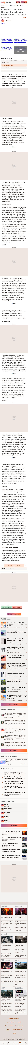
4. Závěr (4, 70)
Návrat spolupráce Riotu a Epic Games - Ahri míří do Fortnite (7, 981)
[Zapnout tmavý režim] (19, 2)
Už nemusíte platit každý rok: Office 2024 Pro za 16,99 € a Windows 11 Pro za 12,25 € (17, 696)
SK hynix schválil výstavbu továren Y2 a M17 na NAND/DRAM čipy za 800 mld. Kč (20, 1011)
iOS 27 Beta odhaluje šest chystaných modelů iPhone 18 (15, 672)
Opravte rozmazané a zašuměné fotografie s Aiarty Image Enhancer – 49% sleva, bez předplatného (17, 665)
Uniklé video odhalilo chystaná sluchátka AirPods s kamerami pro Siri (16, 648)
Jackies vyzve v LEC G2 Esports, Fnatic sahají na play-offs (6, 971)
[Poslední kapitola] (26, 565)
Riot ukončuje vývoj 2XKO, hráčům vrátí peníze (7, 976)
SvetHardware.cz (6, 858)
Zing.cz (3, 852)
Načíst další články (14, 704)
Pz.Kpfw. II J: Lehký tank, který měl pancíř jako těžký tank (20, 977)
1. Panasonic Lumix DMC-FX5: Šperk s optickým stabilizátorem (13, 61)
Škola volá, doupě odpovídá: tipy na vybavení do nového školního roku (17, 631)
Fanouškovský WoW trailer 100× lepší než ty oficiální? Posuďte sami (20, 929)
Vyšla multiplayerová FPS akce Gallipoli (20, 956)
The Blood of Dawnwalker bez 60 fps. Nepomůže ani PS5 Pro (20, 923)
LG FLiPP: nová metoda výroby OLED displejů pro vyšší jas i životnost (11, 856)
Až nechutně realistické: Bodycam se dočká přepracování (20, 945)
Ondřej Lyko (9, 652)
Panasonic (3, 7)
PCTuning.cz (4, 846)
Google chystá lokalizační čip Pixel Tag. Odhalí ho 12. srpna (16, 688)
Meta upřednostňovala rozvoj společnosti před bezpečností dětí (6, 955)
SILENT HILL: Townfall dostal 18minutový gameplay (19, 951)
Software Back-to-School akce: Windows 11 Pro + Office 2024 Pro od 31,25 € (17, 624)
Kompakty (19, 5)
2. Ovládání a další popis (7, 65)
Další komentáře (14, 750)
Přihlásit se (24, 2)
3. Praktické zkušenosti (7, 68)
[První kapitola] (2, 565)
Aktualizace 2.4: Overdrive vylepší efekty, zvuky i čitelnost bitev (20, 971)
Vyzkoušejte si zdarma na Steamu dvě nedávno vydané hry (11, 850)
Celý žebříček (14, 825)
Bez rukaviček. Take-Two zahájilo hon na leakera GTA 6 (20, 917)
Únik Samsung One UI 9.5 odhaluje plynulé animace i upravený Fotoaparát (16, 640)
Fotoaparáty (13, 5)
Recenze (6, 5)
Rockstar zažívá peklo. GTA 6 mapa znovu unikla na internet (11, 838)
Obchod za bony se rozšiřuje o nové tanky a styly (20, 983)
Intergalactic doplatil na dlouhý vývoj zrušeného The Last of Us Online (6, 1011)
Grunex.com (4, 834)
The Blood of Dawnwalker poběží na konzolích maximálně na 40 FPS (7, 1005)
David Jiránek (9, 635)
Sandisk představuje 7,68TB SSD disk (5, 950)
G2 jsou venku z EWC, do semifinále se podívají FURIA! (6, 929)
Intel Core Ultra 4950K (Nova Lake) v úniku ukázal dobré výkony (20, 1005)
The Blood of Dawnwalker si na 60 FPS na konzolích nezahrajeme (11, 832)
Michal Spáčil (8, 20)
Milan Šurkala (10, 683)
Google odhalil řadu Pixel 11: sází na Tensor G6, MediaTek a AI (16, 656)
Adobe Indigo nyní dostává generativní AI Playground (14, 680)
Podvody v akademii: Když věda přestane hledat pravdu (10, 844)
